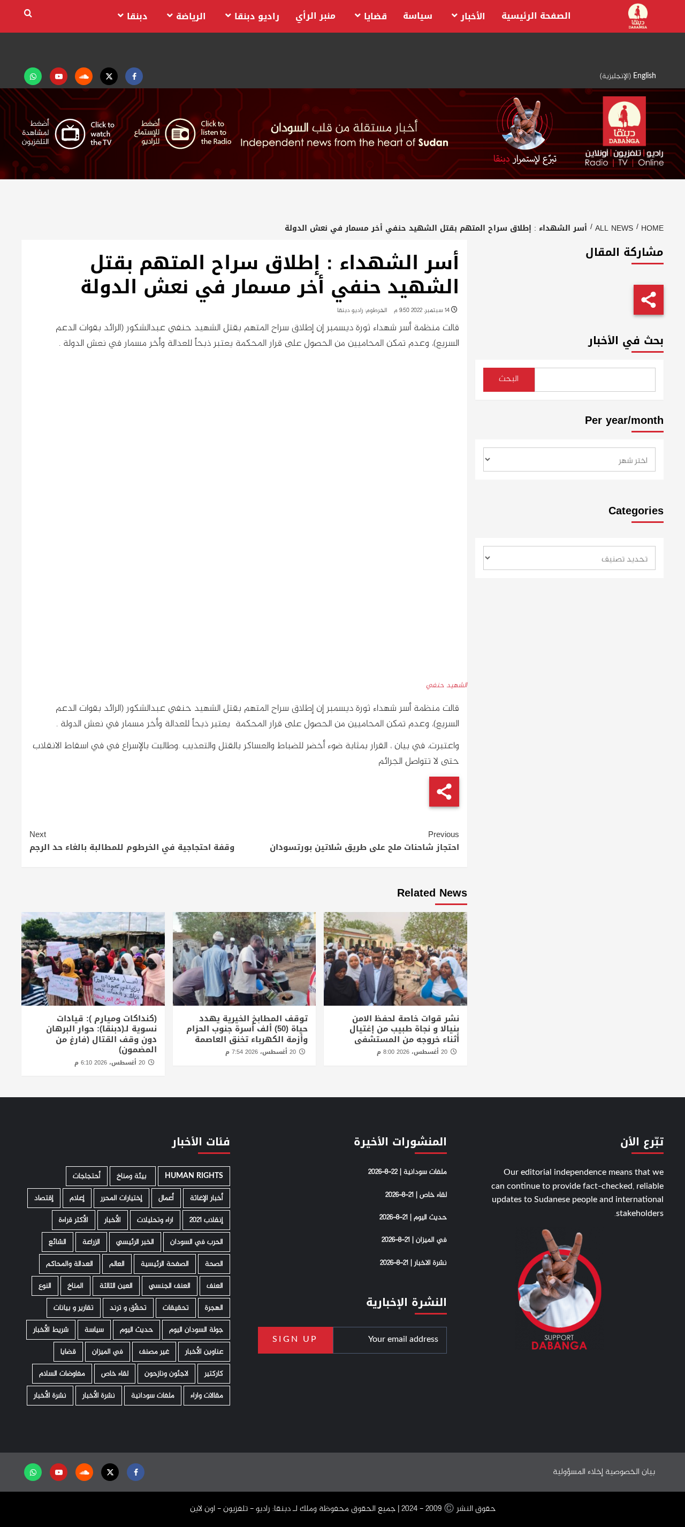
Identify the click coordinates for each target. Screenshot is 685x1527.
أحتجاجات (87, 1176)
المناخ (75, 1286)
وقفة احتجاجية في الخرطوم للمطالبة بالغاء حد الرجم (131, 841)
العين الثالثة (116, 1286)
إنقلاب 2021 (206, 1220)
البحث (509, 379)
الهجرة (214, 1308)
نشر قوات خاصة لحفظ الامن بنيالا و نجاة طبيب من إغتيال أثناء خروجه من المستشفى (404, 1029)
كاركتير (213, 1374)
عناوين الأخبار (204, 1352)
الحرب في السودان (196, 1242)
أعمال (166, 1198)
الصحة (214, 1264)
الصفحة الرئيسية (536, 15)
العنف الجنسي (170, 1286)
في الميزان (107, 1352)
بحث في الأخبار (626, 341)
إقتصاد (44, 1198)
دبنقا (137, 16)
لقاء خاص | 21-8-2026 (416, 1195)
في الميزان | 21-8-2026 (414, 1240)
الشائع (57, 1242)
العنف (215, 1286)
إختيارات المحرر (121, 1198)
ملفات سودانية (152, 1395)
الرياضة (191, 16)
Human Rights (194, 1176)
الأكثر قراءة (73, 1220)
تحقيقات (176, 1308)
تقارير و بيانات (74, 1308)
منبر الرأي (315, 15)
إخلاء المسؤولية (578, 1472)
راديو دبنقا (256, 16)
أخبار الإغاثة (206, 1198)
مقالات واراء (207, 1395)
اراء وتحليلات (155, 1220)
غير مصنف (154, 1352)
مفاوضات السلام (62, 1374)
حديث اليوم (136, 1330)
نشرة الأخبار (98, 1395)
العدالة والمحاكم (69, 1264)
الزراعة (91, 1242)
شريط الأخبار (50, 1330)
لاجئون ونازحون (166, 1374)
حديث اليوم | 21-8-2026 (413, 1218)
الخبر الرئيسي (135, 1242)
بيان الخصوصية (630, 1472)
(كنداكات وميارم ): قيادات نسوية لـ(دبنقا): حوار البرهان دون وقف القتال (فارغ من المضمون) (101, 1034)
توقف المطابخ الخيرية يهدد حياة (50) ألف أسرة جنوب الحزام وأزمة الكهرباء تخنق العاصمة (247, 1029)
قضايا (375, 16)
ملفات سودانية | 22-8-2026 (407, 1172)
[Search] (28, 13)
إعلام (77, 1198)
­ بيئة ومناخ (133, 1176)
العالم (117, 1264)
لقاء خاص (114, 1374)
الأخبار (473, 16)
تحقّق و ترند (128, 1308)
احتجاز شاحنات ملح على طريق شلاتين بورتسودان (364, 841)
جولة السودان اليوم (196, 1330)
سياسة (417, 15)
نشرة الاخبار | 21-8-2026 (413, 1263)
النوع (45, 1286)
